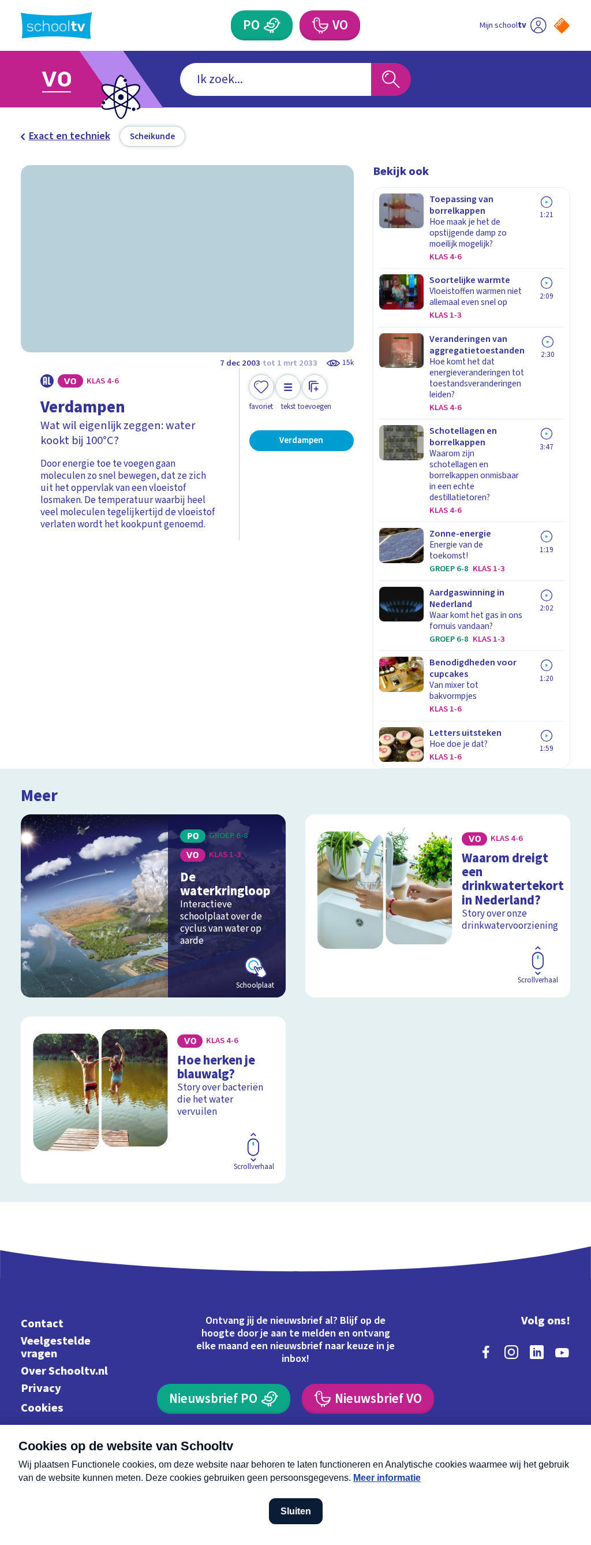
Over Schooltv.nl (64, 1370)
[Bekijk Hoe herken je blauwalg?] (153, 1100)
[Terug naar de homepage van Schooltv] (56, 25)
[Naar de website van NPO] (561, 25)
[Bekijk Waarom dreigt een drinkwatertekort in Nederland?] (437, 905)
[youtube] (562, 1352)
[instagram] (511, 1352)
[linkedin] (536, 1352)
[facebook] (486, 1352)
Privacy (41, 1388)
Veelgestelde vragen (56, 1347)
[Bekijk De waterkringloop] (153, 905)
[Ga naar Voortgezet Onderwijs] (74, 79)
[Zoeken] (390, 79)
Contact (42, 1323)
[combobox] (275, 79)
